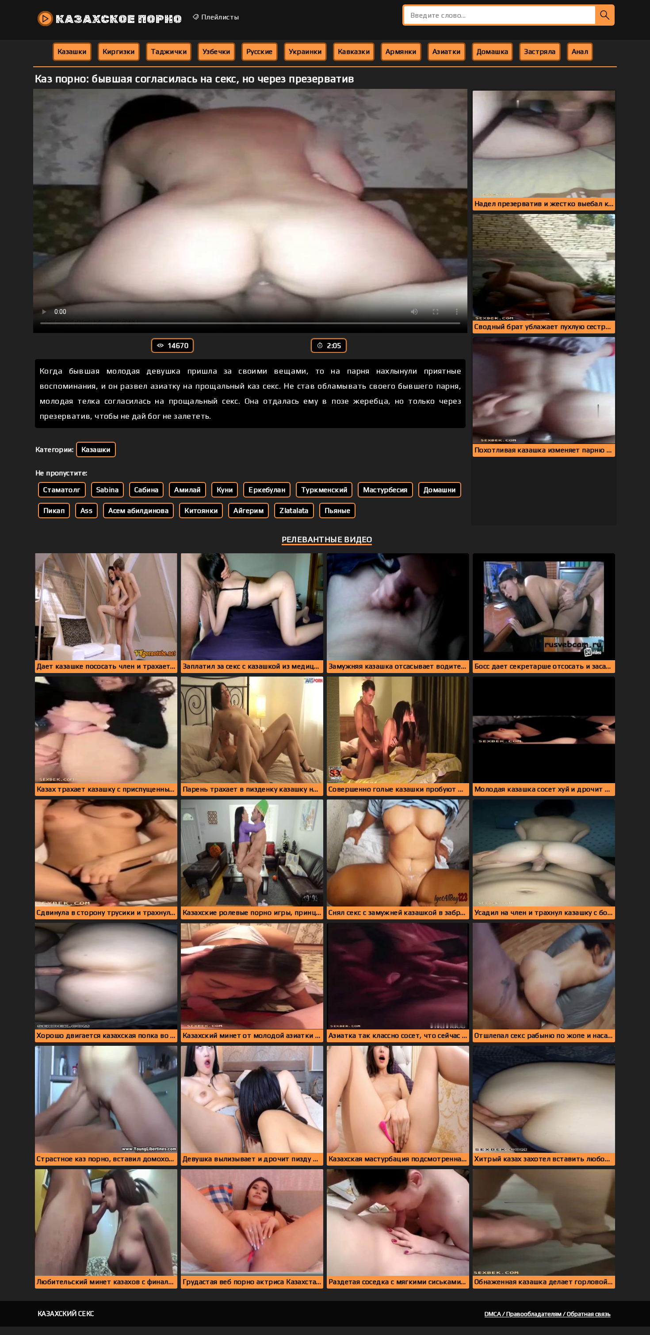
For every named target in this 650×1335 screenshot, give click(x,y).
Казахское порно (117, 19)
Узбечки (216, 51)
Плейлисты (219, 17)
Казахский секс (66, 1313)
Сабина (146, 490)
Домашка (493, 51)
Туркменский (324, 490)
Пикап (54, 510)
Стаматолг (61, 490)
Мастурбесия (385, 490)
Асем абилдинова (138, 510)
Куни (225, 490)
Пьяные (337, 510)
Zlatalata (294, 510)
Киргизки (119, 51)
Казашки (72, 51)
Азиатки (446, 51)
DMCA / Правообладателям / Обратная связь (548, 1313)
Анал (580, 51)
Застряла (539, 51)
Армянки (401, 51)
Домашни (440, 490)
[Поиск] (605, 15)
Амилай (187, 490)
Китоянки (201, 510)
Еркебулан (267, 490)
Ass (86, 510)
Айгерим (248, 510)
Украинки (305, 51)
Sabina (107, 490)
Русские (259, 51)
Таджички (169, 51)
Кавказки (354, 51)
